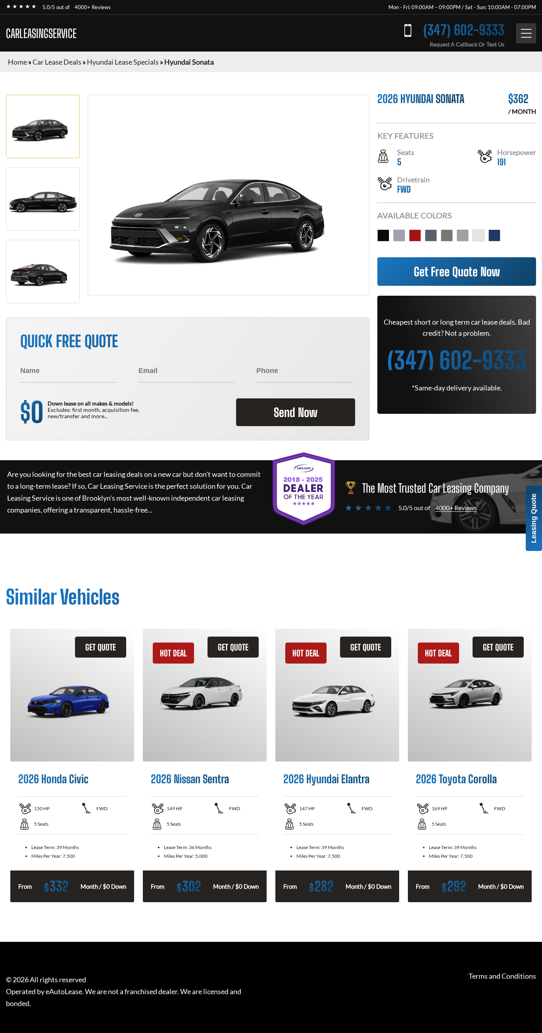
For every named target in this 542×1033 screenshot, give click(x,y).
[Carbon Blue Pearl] (494, 235)
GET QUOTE (100, 647)
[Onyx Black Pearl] (383, 235)
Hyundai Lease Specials (123, 61)
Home (17, 61)
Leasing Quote (534, 518)
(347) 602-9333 (463, 30)
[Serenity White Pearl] (478, 235)
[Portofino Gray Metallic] (430, 235)
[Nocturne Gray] (446, 235)
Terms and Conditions (502, 976)
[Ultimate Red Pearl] (415, 235)
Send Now (295, 412)
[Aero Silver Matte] (462, 235)
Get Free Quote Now (457, 271)
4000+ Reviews (93, 7)
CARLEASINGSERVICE (41, 33)
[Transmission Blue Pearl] (399, 235)
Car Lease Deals (57, 61)
